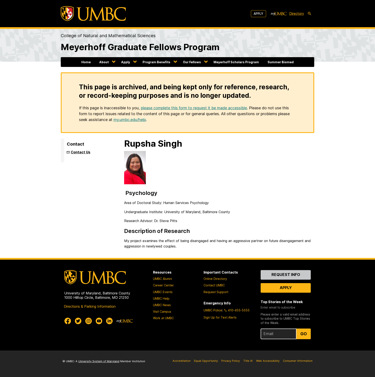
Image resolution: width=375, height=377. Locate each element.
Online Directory (215, 279)
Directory (297, 13)
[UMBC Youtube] (99, 321)
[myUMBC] (279, 13)
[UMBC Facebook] (67, 321)
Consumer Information (297, 360)
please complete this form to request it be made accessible (194, 108)
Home (86, 62)
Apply (258, 13)
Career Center (163, 285)
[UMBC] (93, 13)
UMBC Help (161, 298)
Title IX (248, 360)
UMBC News (162, 305)
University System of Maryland (98, 361)
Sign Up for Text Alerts (220, 317)
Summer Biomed (281, 62)
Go (303, 333)
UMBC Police (213, 310)
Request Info (285, 274)
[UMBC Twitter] (78, 321)
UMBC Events (163, 292)
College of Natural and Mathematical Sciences (108, 35)
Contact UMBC (214, 285)
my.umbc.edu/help (129, 119)
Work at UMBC (163, 318)
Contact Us (80, 152)
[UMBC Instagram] (88, 321)
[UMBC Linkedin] (109, 321)
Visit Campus (162, 311)
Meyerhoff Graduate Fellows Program (140, 47)
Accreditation (182, 360)
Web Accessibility (268, 360)
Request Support (216, 292)
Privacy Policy (230, 360)
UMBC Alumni (162, 279)
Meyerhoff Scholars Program (236, 62)
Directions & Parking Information (90, 306)
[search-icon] (309, 13)
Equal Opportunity (206, 360)
